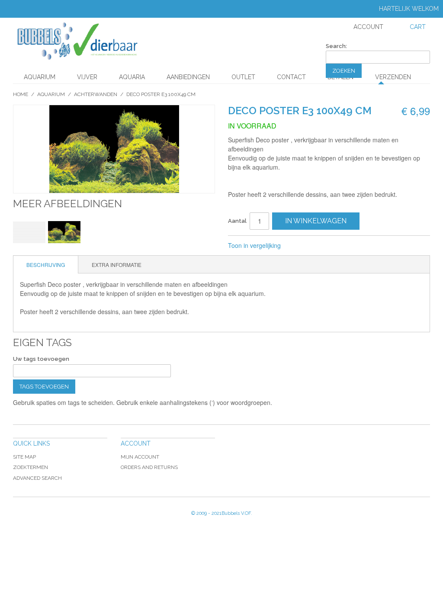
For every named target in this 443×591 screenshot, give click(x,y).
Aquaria (132, 77)
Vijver (87, 77)
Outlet (243, 77)
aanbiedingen (188, 77)
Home (20, 94)
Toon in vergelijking (254, 245)
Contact (291, 77)
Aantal (237, 221)
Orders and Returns (149, 467)
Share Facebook (299, 245)
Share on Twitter (316, 245)
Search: (336, 46)
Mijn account (140, 457)
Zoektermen (30, 467)
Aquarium (39, 77)
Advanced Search (37, 478)
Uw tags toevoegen (41, 359)
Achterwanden (95, 94)
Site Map (24, 457)
